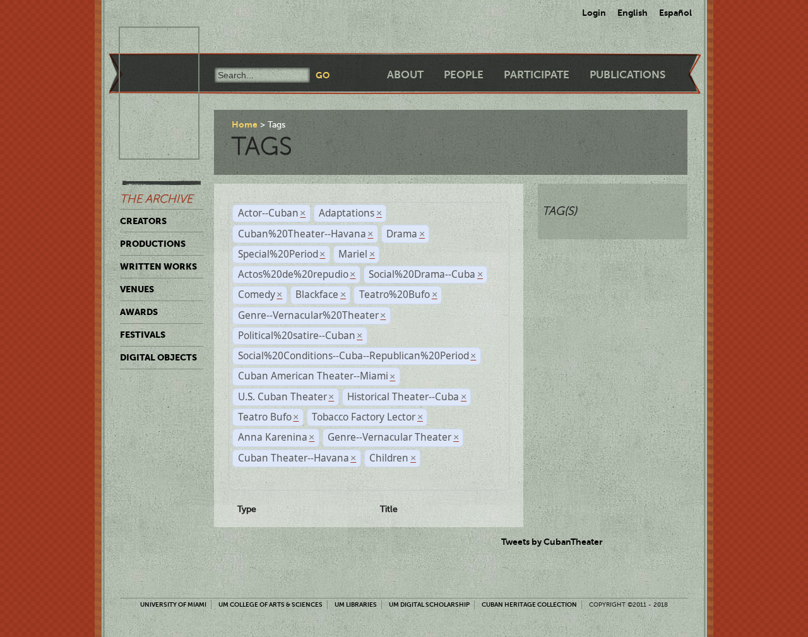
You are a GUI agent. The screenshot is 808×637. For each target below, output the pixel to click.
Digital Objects (158, 357)
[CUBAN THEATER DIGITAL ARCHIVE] (147, 42)
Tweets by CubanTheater (552, 542)
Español (675, 13)
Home (245, 124)
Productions (153, 244)
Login (594, 13)
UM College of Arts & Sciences (270, 604)
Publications (627, 75)
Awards (139, 312)
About (405, 75)
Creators (143, 221)
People (464, 75)
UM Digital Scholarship (429, 604)
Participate (536, 75)
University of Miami (173, 604)
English (632, 13)
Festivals (142, 335)
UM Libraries (356, 604)
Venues (137, 289)
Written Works (158, 266)
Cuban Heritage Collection (529, 604)
